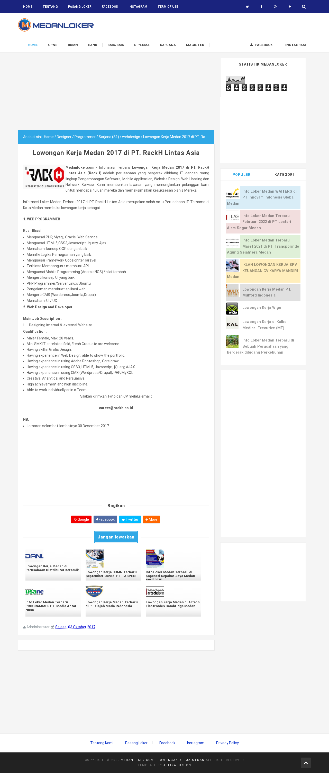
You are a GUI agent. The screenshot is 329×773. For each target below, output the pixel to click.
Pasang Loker (80, 6)
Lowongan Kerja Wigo (261, 307)
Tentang (50, 6)
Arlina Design (177, 765)
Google (83, 519)
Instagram (195, 743)
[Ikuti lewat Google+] (276, 6)
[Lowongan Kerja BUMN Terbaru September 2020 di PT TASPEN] (113, 559)
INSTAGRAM (138, 6)
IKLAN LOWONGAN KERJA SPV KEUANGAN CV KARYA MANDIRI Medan (262, 271)
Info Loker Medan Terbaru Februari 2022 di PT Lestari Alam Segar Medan (259, 222)
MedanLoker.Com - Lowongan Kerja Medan (163, 760)
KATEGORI (284, 175)
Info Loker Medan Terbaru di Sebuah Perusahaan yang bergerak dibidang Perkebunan (260, 346)
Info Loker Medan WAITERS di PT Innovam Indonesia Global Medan (262, 197)
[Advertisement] (116, 94)
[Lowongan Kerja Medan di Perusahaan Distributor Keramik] (53, 556)
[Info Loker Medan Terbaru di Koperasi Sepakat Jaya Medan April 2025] (173, 559)
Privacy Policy (227, 743)
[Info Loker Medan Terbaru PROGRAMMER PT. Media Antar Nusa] (53, 592)
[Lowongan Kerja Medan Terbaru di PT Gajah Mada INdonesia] (113, 592)
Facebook (106, 519)
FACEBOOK (110, 6)
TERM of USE (168, 6)
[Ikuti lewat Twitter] (247, 6)
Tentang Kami (101, 743)
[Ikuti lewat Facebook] (261, 6)
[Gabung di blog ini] (290, 6)
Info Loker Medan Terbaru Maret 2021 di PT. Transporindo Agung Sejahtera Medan (263, 246)
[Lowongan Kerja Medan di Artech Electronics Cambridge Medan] (173, 592)
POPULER (242, 175)
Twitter (131, 519)
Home (27, 6)
